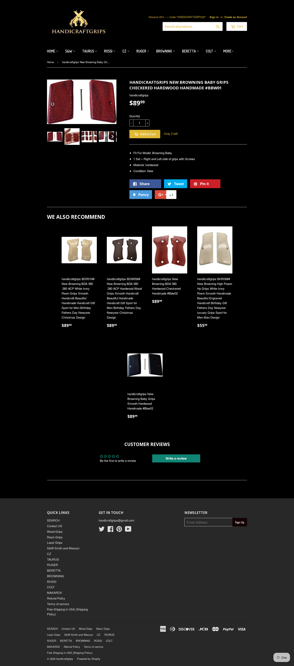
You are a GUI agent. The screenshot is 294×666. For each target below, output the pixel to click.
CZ (124, 51)
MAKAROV (54, 592)
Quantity (134, 116)
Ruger (141, 51)
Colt (210, 51)
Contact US (54, 526)
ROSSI (51, 581)
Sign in (214, 17)
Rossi (108, 51)
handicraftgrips (64, 659)
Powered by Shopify (88, 659)
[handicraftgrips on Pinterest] (119, 530)
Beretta (189, 51)
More (227, 51)
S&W (69, 51)
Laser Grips (54, 542)
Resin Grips (55, 537)
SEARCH (53, 520)
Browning (164, 51)
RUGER (52, 565)
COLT (51, 587)
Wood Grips (55, 531)
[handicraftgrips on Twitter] (102, 530)
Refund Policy (56, 598)
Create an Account (235, 17)
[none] (55, 137)
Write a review (176, 458)
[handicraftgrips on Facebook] (110, 530)
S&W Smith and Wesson (63, 548)
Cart (239, 26)
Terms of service (58, 604)
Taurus (88, 51)
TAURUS (53, 559)
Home (51, 51)
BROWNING (55, 576)
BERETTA (54, 570)
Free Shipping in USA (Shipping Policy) (69, 653)
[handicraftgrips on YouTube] (128, 530)
